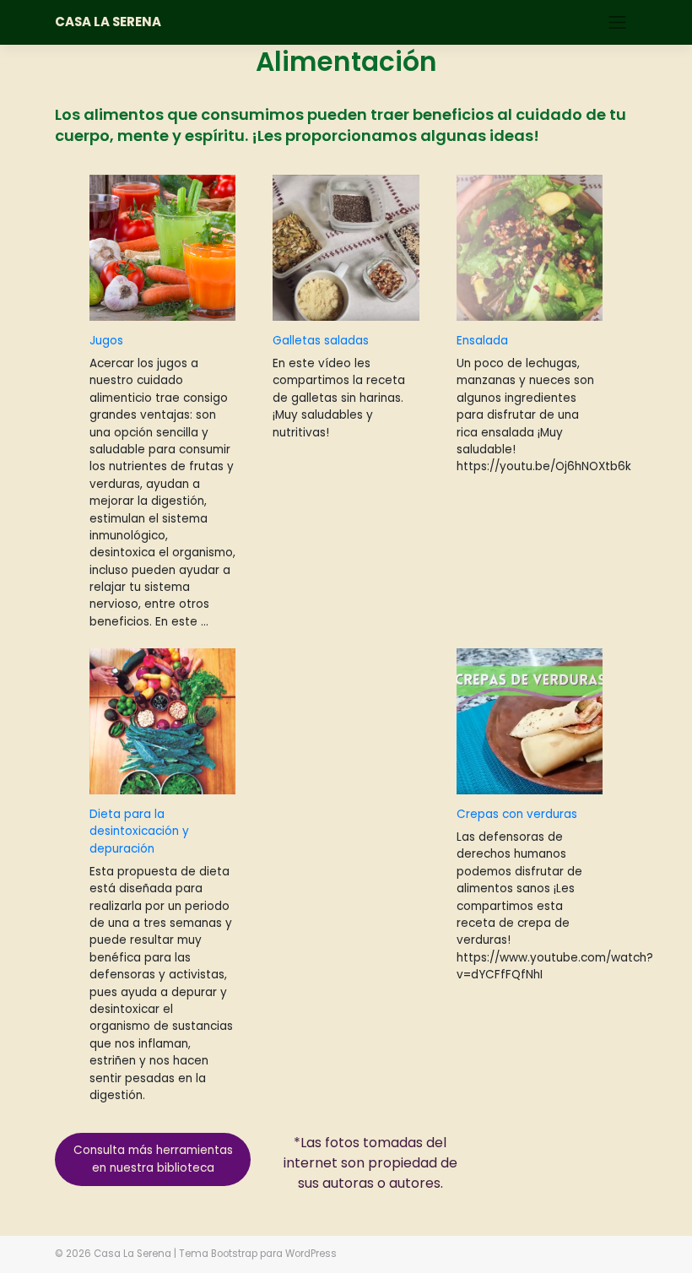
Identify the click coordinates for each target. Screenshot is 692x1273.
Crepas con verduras (517, 814)
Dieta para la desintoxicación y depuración (139, 831)
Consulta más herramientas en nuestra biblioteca (153, 1158)
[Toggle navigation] (617, 21)
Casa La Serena (108, 21)
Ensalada (482, 341)
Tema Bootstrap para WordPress (258, 1253)
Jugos (106, 341)
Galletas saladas (321, 341)
